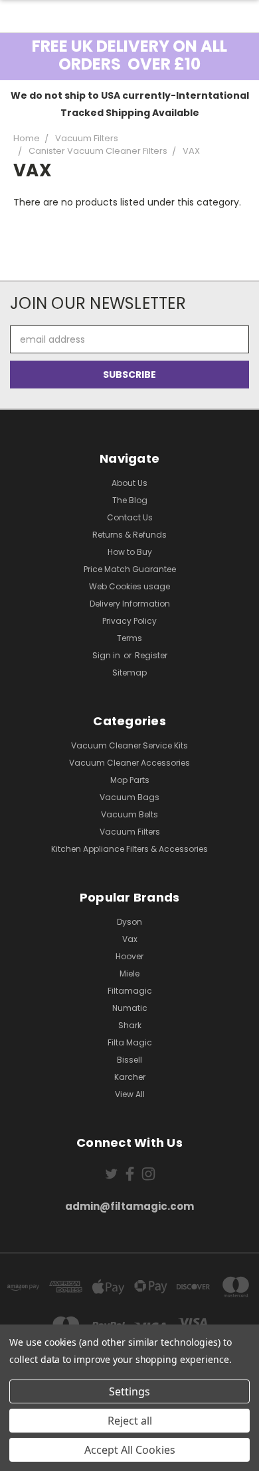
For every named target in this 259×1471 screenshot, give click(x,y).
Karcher (129, 1077)
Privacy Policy (129, 620)
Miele (129, 973)
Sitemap (129, 672)
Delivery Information (130, 603)
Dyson (129, 921)
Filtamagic (130, 990)
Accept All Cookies (129, 1449)
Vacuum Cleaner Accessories (129, 762)
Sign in (107, 655)
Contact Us (130, 517)
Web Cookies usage (129, 586)
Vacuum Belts (129, 814)
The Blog (129, 500)
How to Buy (130, 552)
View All (130, 1094)
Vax (129, 939)
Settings (129, 1391)
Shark (129, 1025)
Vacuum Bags (129, 797)
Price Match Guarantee (130, 569)
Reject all (130, 1420)
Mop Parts (129, 780)
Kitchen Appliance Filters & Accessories (129, 848)
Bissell (129, 1059)
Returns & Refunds (129, 534)
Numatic (129, 1008)
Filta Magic (130, 1042)
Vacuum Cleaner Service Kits (129, 745)
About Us (129, 483)
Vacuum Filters (130, 831)
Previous (20, 1457)
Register (151, 655)
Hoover (129, 956)
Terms (129, 638)
